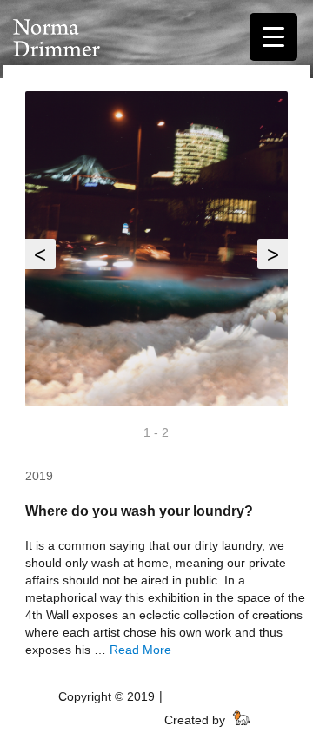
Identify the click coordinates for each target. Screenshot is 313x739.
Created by (196, 720)
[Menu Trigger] (273, 37)
